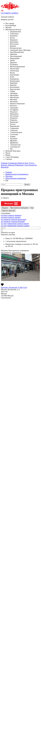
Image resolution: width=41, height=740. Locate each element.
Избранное (19, 165)
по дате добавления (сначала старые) (15, 226)
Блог (26, 163)
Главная (4, 163)
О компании (12, 163)
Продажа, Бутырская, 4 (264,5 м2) (14, 287)
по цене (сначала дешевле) (11, 215)
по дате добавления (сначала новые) (15, 224)
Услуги (31, 163)
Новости (21, 163)
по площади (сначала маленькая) (13, 219)
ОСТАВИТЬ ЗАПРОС (9, 13)
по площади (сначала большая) (13, 221)
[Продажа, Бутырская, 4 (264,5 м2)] (20, 267)
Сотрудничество (30, 165)
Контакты (5, 167)
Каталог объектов (8, 165)
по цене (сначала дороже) (11, 217)
